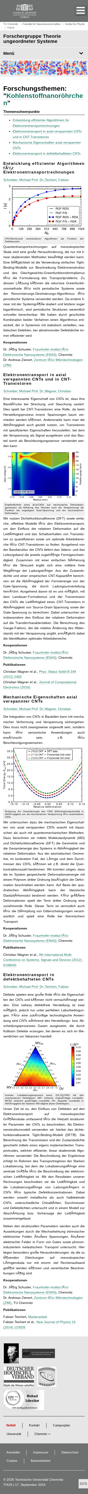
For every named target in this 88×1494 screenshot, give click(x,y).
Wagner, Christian (58, 391)
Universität (14, 1434)
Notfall (11, 1425)
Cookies (12, 1461)
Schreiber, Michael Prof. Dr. (23, 180)
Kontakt (34, 1425)
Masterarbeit (37, 1317)
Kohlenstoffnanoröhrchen (43, 99)
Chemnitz (40, 1434)
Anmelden (13, 1452)
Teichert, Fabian (57, 180)
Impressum (40, 1452)
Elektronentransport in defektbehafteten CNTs (46, 153)
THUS (7, 1485)
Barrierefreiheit (40, 1461)
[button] (76, 11)
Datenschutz (70, 1452)
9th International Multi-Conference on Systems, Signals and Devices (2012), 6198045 (43, 960)
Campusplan (61, 1425)
